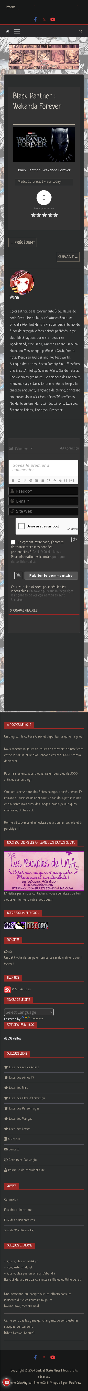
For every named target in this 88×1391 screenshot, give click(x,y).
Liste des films (18, 1088)
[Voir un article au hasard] (80, 31)
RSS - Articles (21, 989)
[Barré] (30, 480)
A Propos (14, 1139)
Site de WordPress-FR (18, 1230)
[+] (71, 480)
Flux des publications (18, 1210)
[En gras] (13, 480)
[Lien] (60, 480)
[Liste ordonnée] (36, 480)
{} (65, 480)
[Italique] (19, 480)
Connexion (71, 448)
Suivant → (68, 256)
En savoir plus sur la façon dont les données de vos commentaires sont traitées (42, 595)
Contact (14, 1149)
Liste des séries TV (21, 1078)
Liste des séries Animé (24, 1067)
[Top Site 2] (6, 951)
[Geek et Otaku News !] (7, 31)
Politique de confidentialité (26, 1170)
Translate (37, 1019)
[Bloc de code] (54, 480)
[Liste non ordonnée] (42, 480)
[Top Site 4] (10, 951)
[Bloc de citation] (48, 480)
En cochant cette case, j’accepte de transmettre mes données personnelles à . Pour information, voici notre (38, 552)
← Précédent (22, 242)
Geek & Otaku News (47, 552)
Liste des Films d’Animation (27, 1098)
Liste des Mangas (20, 1119)
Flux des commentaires (19, 1220)
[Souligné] (25, 480)
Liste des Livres (19, 1129)
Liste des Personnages (24, 1108)
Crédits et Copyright (23, 1160)
